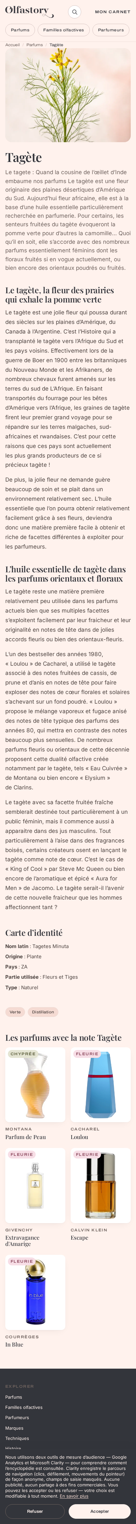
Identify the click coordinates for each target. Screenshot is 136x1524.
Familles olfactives (63, 30)
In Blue (14, 1344)
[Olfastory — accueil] (29, 12)
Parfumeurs (111, 30)
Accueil (12, 45)
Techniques (17, 1438)
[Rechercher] (74, 11)
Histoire (13, 1448)
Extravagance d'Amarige (22, 1240)
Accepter (99, 1511)
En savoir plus (74, 1496)
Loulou (79, 1136)
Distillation (43, 1012)
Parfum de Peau (25, 1136)
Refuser (35, 1511)
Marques (14, 1428)
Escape (79, 1237)
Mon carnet (113, 12)
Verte (15, 1012)
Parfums (20, 30)
